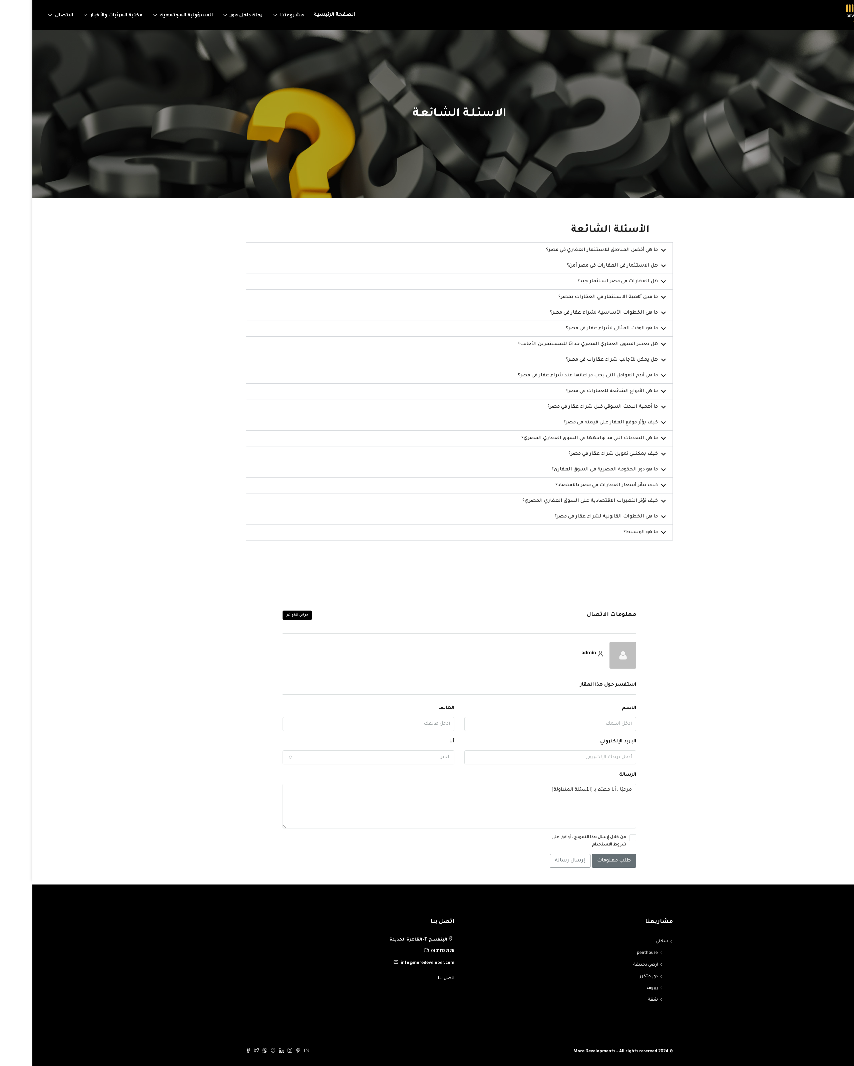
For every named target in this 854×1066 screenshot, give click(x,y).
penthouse (614, 953)
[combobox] (336, 757)
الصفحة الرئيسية (302, 15)
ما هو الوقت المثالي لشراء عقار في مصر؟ (579, 328)
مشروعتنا (260, 15)
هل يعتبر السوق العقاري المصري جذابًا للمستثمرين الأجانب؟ (555, 344)
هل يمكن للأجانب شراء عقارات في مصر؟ (579, 360)
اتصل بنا (414, 978)
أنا (419, 741)
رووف (619, 988)
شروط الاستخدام (577, 844)
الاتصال (32, 15)
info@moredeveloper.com (395, 963)
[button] (427, 250)
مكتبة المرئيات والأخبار (84, 15)
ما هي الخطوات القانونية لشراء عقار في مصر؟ (573, 516)
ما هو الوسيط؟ (608, 532)
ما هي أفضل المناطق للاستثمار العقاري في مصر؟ (569, 250)
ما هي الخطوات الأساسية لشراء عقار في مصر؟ (571, 313)
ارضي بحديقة (613, 965)
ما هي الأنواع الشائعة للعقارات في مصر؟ (579, 391)
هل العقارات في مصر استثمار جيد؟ (585, 281)
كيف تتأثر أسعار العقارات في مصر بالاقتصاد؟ (574, 485)
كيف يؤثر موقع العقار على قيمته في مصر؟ (578, 422)
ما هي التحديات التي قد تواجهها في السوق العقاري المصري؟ (557, 438)
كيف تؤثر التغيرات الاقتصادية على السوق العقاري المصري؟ (557, 501)
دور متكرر (616, 976)
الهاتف (414, 708)
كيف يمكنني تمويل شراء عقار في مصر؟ (580, 454)
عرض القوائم (265, 615)
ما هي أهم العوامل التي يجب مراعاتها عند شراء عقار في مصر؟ (555, 375)
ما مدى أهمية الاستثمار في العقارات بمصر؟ (575, 297)
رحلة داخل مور (214, 15)
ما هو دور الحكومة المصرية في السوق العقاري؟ (572, 469)
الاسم (596, 708)
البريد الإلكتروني (586, 741)
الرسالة (595, 775)
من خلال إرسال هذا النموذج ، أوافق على (556, 841)
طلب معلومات (581, 860)
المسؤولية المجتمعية (154, 15)
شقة (620, 1000)
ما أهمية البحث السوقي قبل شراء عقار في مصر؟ (570, 407)
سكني (629, 941)
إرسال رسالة (538, 860)
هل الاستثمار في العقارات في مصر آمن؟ (579, 266)
